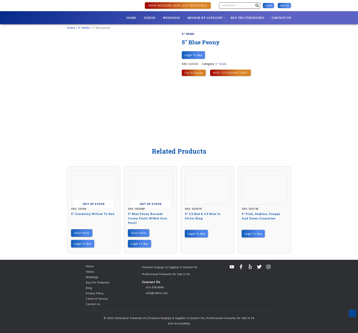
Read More (81, 232)
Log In (268, 5)
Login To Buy (193, 55)
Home (131, 18)
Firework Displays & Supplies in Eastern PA (169, 267)
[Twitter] (259, 267)
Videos (149, 18)
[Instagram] (268, 267)
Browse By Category (205, 18)
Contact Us (281, 18)
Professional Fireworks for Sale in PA (166, 274)
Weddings (171, 18)
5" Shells (84, 27)
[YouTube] (232, 267)
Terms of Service (97, 298)
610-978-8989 (154, 287)
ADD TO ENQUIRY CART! (230, 72)
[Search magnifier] (257, 5)
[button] (176, 5)
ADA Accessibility (179, 323)
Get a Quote (194, 72)
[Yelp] (250, 267)
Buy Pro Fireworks (247, 18)
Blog (89, 288)
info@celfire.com (156, 293)
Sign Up (284, 5)
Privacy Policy (94, 293)
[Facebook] (241, 267)
